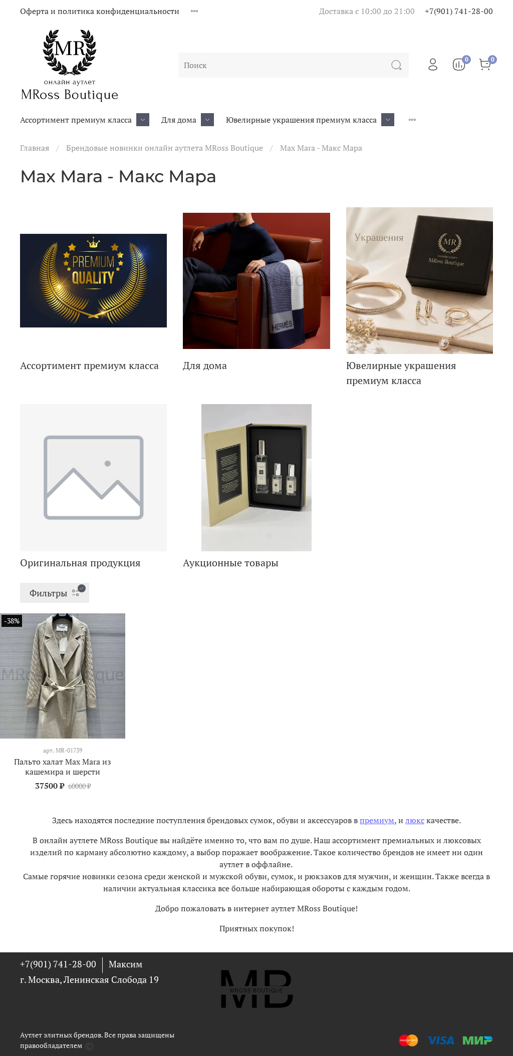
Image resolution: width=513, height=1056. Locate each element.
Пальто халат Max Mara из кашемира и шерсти (62, 766)
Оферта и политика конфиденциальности (99, 11)
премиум (377, 820)
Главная (34, 147)
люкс (414, 820)
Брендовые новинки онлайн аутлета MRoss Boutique (164, 147)
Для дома (178, 119)
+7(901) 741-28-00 (459, 11)
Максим (125, 964)
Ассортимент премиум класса (76, 119)
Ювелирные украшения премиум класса (301, 119)
